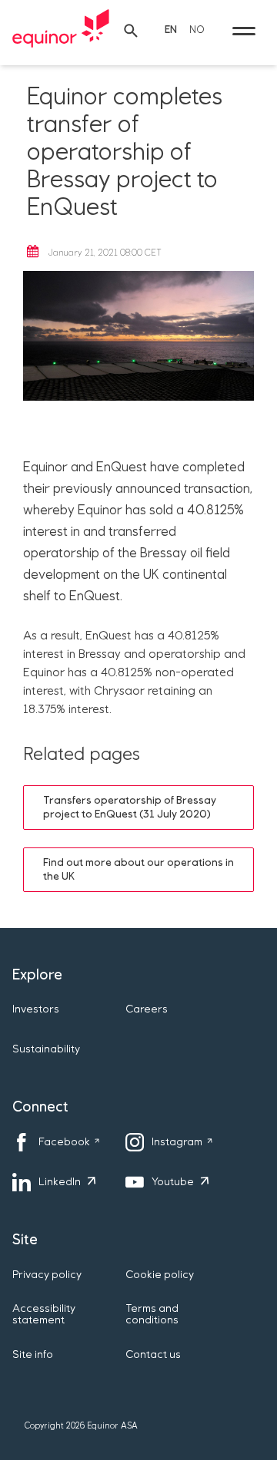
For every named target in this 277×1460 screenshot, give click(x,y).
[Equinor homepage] (60, 31)
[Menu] (244, 30)
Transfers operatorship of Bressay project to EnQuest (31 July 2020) (129, 807)
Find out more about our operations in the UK (138, 869)
